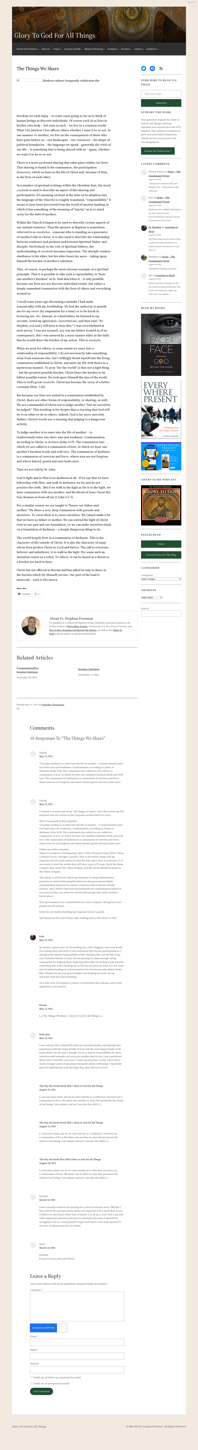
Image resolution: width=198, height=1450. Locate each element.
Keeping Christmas (27, 671)
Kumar (43, 1005)
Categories (147, 575)
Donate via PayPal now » (157, 150)
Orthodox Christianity (53, 704)
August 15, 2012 (47, 1126)
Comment (36, 1289)
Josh (41, 936)
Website (34, 1363)
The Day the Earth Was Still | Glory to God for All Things (70, 1159)
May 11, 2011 (46, 756)
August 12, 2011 (47, 1089)
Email (34, 1349)
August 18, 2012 (47, 1163)
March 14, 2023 (47, 1199)
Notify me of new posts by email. (51, 1383)
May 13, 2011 (46, 1038)
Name (34, 1336)
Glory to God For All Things (54, 35)
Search (145, 608)
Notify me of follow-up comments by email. (57, 1377)
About (161, 543)
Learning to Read (165, 275)
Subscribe (161, 102)
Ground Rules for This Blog (161, 554)
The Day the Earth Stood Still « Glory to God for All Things (71, 1085)
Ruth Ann (44, 1034)
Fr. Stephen (155, 227)
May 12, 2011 (46, 804)
